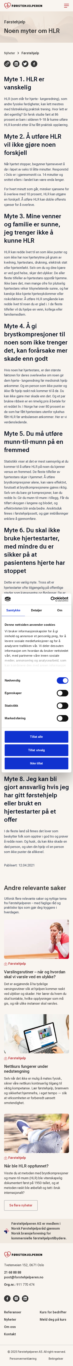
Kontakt (10, 1334)
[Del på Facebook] (34, 64)
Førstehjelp (30, 53)
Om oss (10, 1327)
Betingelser (56, 1358)
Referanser (12, 1312)
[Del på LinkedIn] (16, 64)
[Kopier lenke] (7, 64)
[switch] (62, 693)
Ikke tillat (36, 763)
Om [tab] (59, 610)
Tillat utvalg (36, 750)
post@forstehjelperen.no (23, 1277)
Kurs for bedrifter (53, 1312)
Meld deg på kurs (53, 1319)
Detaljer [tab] (36, 610)
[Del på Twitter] (25, 64)
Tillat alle (36, 736)
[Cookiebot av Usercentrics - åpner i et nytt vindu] (51, 599)
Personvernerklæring (23, 1358)
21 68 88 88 (12, 1272)
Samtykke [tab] (13, 610)
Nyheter (9, 53)
